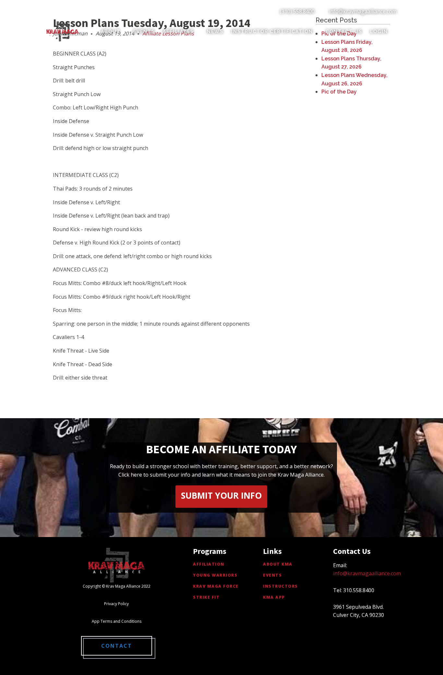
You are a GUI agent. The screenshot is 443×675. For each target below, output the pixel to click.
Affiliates (178, 31)
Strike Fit (206, 597)
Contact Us (344, 31)
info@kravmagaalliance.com (363, 11)
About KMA (278, 564)
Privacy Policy (116, 603)
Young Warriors (215, 575)
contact (116, 645)
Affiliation (208, 564)
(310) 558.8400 (297, 11)
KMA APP (274, 597)
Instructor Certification (272, 31)
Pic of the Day (339, 92)
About (111, 31)
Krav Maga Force (216, 586)
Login (379, 31)
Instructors (280, 586)
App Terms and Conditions (116, 621)
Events (144, 31)
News (215, 31)
